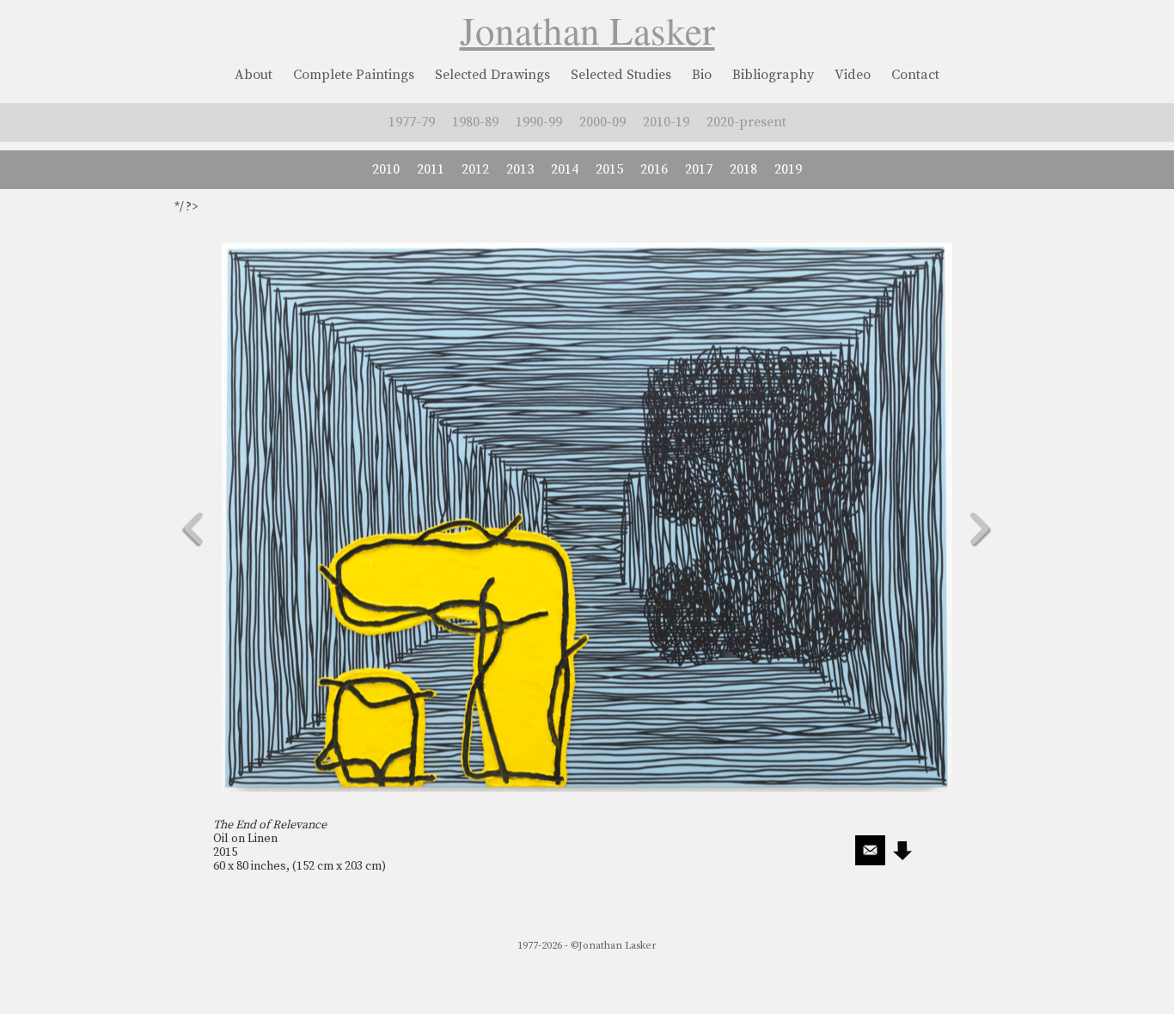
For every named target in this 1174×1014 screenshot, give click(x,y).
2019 (788, 169)
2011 (430, 169)
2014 (564, 169)
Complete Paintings (353, 74)
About (253, 74)
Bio (702, 74)
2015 (609, 169)
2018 (743, 169)
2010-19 (666, 122)
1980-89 (475, 122)
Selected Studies (621, 74)
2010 (386, 169)
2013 (520, 169)
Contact (915, 74)
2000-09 (602, 122)
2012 (475, 169)
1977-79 (411, 122)
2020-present (746, 122)
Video (853, 74)
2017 (698, 169)
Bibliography (773, 74)
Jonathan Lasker (587, 30)
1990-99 (539, 122)
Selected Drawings (492, 74)
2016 (654, 169)
